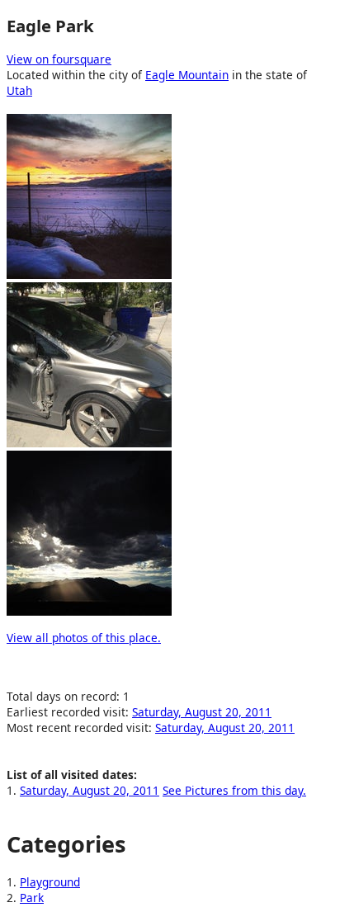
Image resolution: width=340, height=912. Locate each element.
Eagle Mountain (187, 75)
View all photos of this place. (84, 637)
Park (32, 897)
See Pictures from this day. (234, 790)
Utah (19, 90)
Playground (50, 882)
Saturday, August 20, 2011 (202, 712)
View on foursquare (59, 59)
